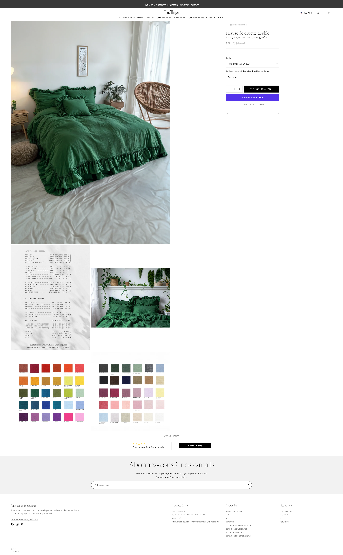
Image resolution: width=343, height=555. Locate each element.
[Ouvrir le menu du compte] (323, 13)
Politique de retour (235, 532)
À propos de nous (234, 511)
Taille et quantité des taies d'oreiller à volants (247, 71)
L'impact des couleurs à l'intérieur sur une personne (195, 522)
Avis (227, 518)
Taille (228, 58)
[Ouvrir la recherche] (318, 13)
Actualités (284, 522)
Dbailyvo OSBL (286, 511)
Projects (284, 515)
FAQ (227, 515)
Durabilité (176, 518)
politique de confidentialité (238, 525)
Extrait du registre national (238, 536)
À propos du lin (179, 511)
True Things (15, 551)
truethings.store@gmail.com (24, 519)
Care (228, 113)
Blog (282, 518)
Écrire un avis (195, 445)
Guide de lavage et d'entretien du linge (189, 515)
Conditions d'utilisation (236, 529)
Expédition (230, 522)
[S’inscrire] (248, 485)
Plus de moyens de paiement (252, 104)
